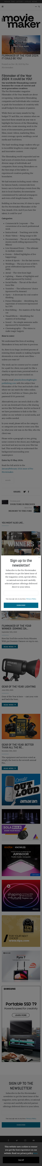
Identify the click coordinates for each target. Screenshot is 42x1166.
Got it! (21, 1160)
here (35, 1153)
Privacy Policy (31, 599)
